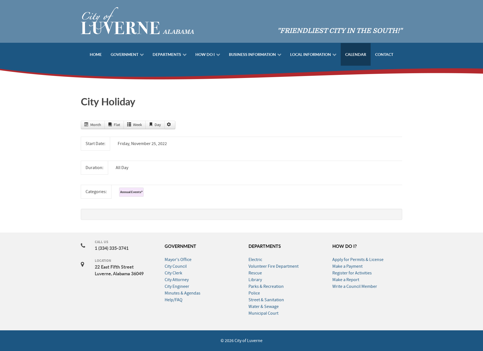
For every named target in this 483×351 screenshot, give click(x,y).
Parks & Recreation (266, 286)
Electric (255, 259)
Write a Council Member (354, 286)
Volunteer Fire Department (273, 266)
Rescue (255, 273)
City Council (176, 266)
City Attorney (177, 279)
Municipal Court (263, 313)
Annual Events (131, 192)
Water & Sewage (263, 306)
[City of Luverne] (137, 20)
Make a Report (345, 279)
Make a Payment (347, 266)
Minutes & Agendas (182, 293)
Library (255, 279)
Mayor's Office (178, 259)
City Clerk (173, 273)
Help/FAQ (174, 299)
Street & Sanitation (266, 299)
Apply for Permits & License (357, 259)
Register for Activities (352, 273)
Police (254, 293)
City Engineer (177, 286)
